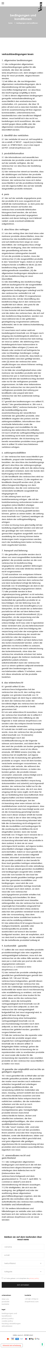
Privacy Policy (34, 1278)
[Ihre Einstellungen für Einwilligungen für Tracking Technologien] (42, 1344)
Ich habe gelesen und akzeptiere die (21, 1278)
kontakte (5, 1304)
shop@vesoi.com (32, 1301)
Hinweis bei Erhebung (12, 1345)
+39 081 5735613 (31, 1299)
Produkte (5, 1301)
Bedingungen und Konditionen (27, 23)
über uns (5, 1299)
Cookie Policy (7, 1321)
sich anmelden (23, 1285)
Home (10, 23)
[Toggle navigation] (2, 3)
